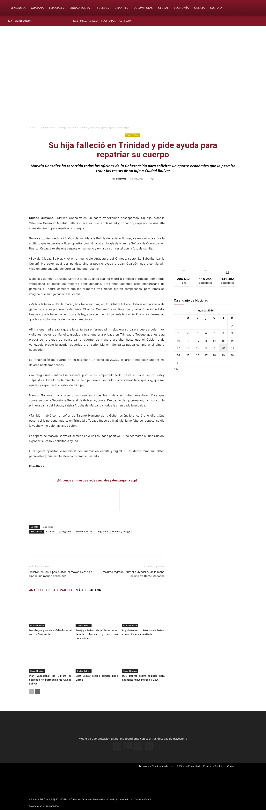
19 (197, 348)
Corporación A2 (142, 799)
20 (206, 348)
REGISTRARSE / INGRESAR (85, 20)
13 (206, 340)
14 (214, 340)
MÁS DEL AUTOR (88, 590)
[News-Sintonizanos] (203, 258)
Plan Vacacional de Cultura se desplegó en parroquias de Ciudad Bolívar (50, 679)
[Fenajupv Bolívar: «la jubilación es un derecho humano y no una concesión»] (97, 612)
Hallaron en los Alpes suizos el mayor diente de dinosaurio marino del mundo (60, 574)
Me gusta (183, 270)
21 (214, 348)
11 (187, 340)
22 (223, 348)
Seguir (205, 270)
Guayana (37, 8)
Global (163, 8)
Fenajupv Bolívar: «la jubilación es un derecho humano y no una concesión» (97, 634)
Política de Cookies (213, 766)
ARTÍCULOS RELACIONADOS (50, 590)
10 (178, 340)
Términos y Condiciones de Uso (156, 766)
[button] (257, 8)
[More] (215, 187)
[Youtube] (259, 21)
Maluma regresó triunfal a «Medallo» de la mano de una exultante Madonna (134, 574)
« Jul (176, 368)
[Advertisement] (133, 94)
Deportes (121, 8)
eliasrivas (121, 178)
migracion (103, 531)
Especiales (56, 8)
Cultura (216, 8)
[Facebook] (240, 21)
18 (187, 348)
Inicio (32, 127)
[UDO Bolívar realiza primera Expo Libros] (97, 658)
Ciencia (199, 8)
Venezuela (18, 8)
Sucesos (103, 8)
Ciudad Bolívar (81, 8)
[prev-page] (31, 691)
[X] (253, 21)
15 (223, 340)
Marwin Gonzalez (84, 531)
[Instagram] (246, 21)
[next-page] (37, 691)
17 (178, 348)
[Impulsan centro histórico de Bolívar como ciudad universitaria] (143, 612)
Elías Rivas (48, 526)
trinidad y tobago (121, 531)
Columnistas (143, 8)
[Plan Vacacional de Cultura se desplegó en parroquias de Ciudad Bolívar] (50, 658)
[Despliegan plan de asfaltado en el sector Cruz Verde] (50, 612)
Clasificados (108, 20)
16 (232, 340)
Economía (181, 8)
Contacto (125, 20)
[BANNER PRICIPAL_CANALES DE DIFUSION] (133, 48)
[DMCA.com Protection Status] (182, 799)
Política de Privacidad (188, 766)
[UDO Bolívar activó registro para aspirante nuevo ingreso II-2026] (143, 658)
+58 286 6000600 (49, 806)
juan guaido (65, 531)
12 (197, 340)
